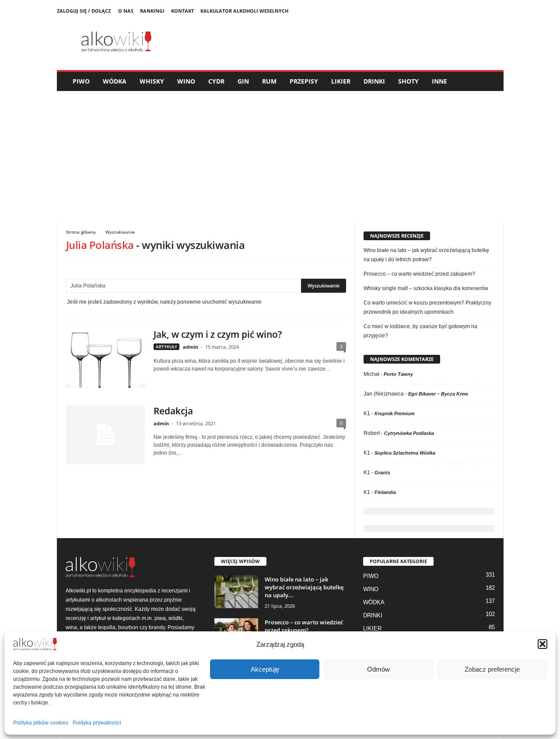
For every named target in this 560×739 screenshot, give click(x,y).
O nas (125, 10)
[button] (542, 644)
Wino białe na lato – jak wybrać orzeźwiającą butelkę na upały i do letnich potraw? (426, 255)
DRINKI (374, 81)
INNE (439, 81)
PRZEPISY (304, 81)
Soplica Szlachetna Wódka (404, 452)
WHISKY (152, 81)
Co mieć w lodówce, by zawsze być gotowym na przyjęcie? (420, 331)
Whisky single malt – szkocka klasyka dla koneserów (426, 288)
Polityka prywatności (97, 723)
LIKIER (340, 81)
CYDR (216, 81)
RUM (269, 81)
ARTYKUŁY (166, 346)
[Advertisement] (280, 156)
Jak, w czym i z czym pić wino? (218, 334)
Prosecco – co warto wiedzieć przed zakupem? (419, 274)
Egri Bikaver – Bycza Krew (438, 393)
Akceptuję (265, 669)
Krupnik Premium (394, 413)
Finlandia (385, 492)
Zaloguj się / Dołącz (84, 10)
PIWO (81, 81)
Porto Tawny (398, 374)
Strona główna (81, 232)
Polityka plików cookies (40, 723)
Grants (382, 472)
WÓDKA (114, 81)
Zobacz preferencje (492, 669)
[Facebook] (484, 11)
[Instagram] (497, 11)
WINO (186, 81)
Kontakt (182, 10)
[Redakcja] (105, 434)
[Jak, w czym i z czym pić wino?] (105, 358)
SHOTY (408, 81)
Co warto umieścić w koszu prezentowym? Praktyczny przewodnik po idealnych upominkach (427, 307)
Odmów (378, 669)
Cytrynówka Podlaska (409, 433)
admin (190, 346)
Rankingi (152, 10)
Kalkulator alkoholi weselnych (244, 10)
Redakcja (173, 411)
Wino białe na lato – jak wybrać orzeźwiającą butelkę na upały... (304, 587)
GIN (243, 81)
